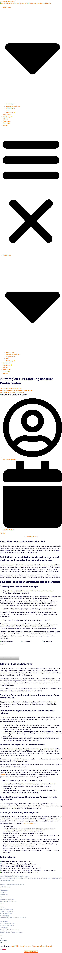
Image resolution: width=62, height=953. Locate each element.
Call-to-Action (28, 823)
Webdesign (10, 104)
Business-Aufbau (6, 913)
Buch (1, 903)
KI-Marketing (4, 916)
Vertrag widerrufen (31, 952)
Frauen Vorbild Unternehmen (10, 930)
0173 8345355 (32, 537)
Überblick (3, 892)
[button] (31, 190)
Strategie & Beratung (7, 911)
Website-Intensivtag (13, 106)
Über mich (6, 123)
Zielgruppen (7, 115)
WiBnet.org (3, 928)
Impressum (3, 938)
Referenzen (7, 121)
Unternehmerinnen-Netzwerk (42, 946)
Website (3, 775)
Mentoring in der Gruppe (8, 901)
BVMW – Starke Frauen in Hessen (11, 932)
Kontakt (5, 125)
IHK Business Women (7, 926)
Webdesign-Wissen (6, 909)
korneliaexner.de (25, 946)
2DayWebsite (10, 108)
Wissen (5, 119)
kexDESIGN (15, 946)
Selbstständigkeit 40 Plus (9, 918)
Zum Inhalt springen (7, 1)
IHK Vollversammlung (7, 923)
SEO (7, 110)
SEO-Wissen (22, 918)
